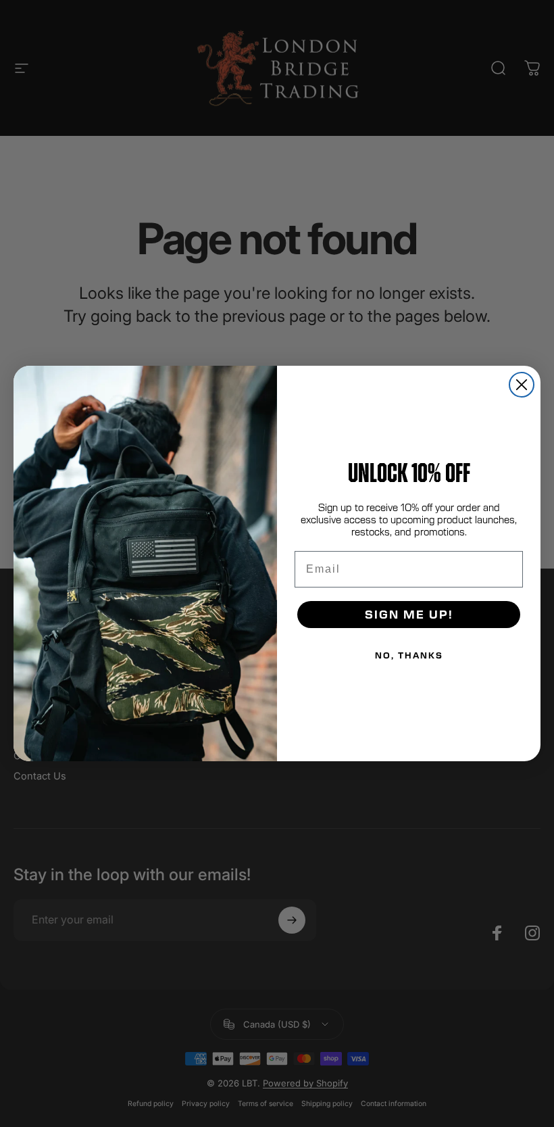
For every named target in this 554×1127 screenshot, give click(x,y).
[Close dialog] (521, 385)
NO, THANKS (409, 655)
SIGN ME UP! (409, 614)
